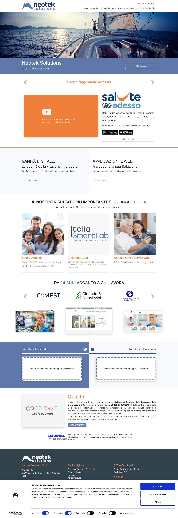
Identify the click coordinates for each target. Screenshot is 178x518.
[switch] (68, 513)
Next (151, 83)
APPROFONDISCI (77, 425)
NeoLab (71, 475)
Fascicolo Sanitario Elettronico (82, 469)
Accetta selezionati (158, 494)
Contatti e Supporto (146, 3)
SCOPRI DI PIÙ (30, 180)
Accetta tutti (158, 486)
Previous (26, 83)
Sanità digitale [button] (107, 8)
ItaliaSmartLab (74, 478)
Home (85, 8)
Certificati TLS (120, 472)
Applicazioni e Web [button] (126, 8)
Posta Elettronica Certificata (127, 469)
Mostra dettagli (126, 513)
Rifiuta (158, 502)
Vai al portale (128, 139)
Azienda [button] (94, 8)
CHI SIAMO (141, 66)
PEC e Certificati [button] (146, 8)
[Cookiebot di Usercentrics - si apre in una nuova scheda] (15, 513)
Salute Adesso (74, 472)
